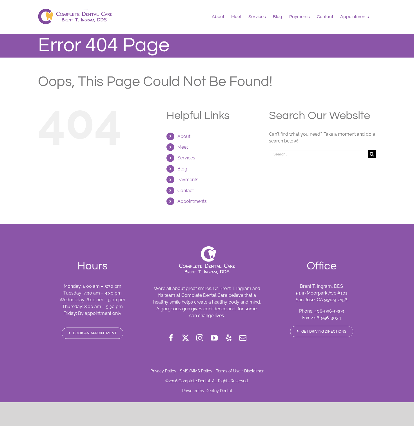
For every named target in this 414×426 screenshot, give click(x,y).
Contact (185, 190)
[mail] (243, 338)
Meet (182, 147)
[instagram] (200, 338)
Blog (182, 169)
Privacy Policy (163, 371)
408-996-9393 (329, 311)
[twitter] (185, 338)
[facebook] (171, 338)
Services (186, 158)
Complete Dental (194, 381)
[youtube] (214, 338)
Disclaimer (254, 371)
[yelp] (228, 338)
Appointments (192, 201)
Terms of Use (228, 371)
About (183, 136)
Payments (187, 179)
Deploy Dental (219, 390)
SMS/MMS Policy (196, 371)
